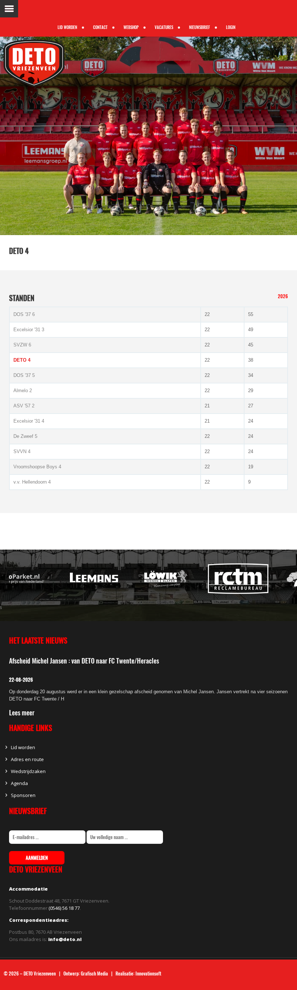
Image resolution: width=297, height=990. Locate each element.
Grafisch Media (94, 973)
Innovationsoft (148, 973)
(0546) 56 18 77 (64, 908)
